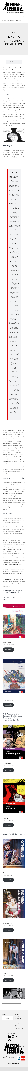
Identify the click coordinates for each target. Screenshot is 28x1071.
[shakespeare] (14, 1043)
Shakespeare (13, 1002)
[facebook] (17, 1036)
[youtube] (9, 1040)
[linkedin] (9, 1036)
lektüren (8, 1002)
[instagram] (13, 1036)
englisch (4, 1002)
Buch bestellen (8, 649)
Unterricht (18, 1002)
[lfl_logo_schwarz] (14, 2)
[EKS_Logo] (14, 1056)
